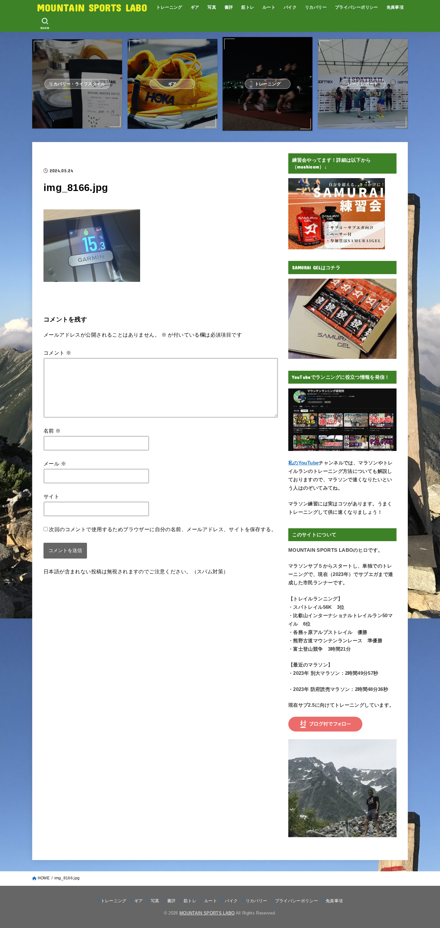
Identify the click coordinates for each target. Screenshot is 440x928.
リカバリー (316, 7)
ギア (195, 7)
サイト (51, 496)
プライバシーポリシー (356, 7)
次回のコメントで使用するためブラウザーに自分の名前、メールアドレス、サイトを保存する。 (162, 529)
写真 (211, 7)
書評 (229, 7)
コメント (57, 353)
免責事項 (395, 7)
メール (54, 463)
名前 (52, 431)
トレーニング (169, 7)
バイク (290, 7)
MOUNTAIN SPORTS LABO (92, 7)
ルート (269, 7)
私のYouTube (303, 462)
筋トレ (247, 7)
